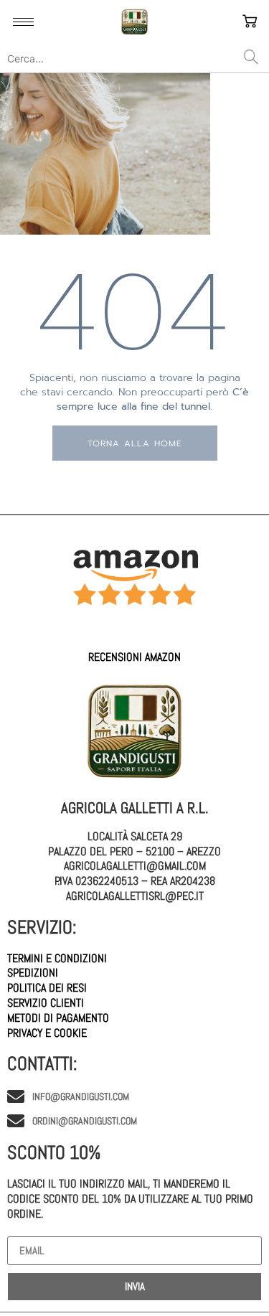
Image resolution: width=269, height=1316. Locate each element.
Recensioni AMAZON (134, 656)
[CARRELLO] (251, 22)
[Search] (251, 58)
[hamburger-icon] (23, 22)
